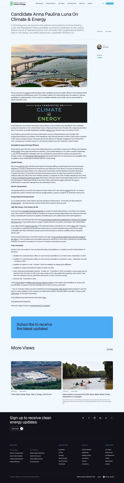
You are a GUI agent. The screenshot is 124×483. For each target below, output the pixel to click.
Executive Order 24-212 (59, 289)
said (61, 180)
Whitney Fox (50, 130)
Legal (99, 477)
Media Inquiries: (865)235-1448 (86, 477)
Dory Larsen (105, 47)
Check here (15, 294)
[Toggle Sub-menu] (43, 3)
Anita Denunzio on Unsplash (40, 306)
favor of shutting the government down (26, 178)
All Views (110, 349)
